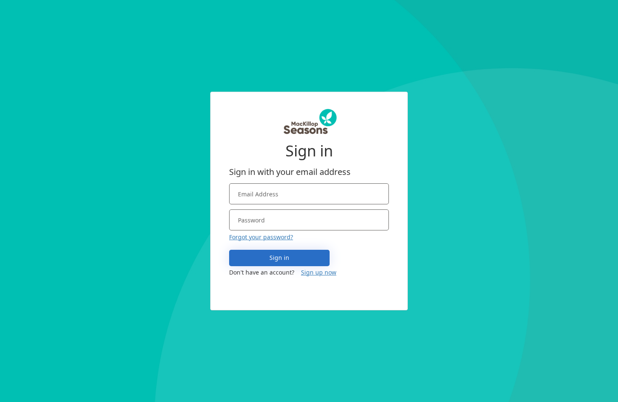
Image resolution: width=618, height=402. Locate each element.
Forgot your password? (261, 237)
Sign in (279, 258)
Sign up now (318, 272)
